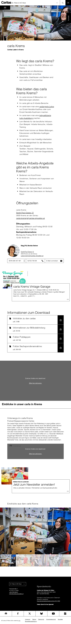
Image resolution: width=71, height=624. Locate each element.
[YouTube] (53, 613)
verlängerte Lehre (46, 106)
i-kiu (19, 620)
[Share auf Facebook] (18, 613)
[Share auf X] (30, 613)
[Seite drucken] (6, 613)
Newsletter (60, 619)
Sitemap (34, 619)
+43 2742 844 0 (13, 592)
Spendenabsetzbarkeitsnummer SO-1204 (48, 601)
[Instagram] (65, 613)
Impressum (27, 619)
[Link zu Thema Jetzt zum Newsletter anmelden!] (14, 475)
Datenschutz (41, 619)
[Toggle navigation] (5, 8)
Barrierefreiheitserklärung (31, 621)
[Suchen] (63, 2)
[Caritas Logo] (6, 2)
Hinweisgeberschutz (51, 619)
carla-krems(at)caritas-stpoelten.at (32, 256)
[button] (35, 3)
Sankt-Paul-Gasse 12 (27, 252)
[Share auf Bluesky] (41, 613)
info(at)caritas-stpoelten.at (16, 594)
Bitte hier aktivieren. (35, 383)
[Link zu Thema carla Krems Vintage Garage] (14, 279)
